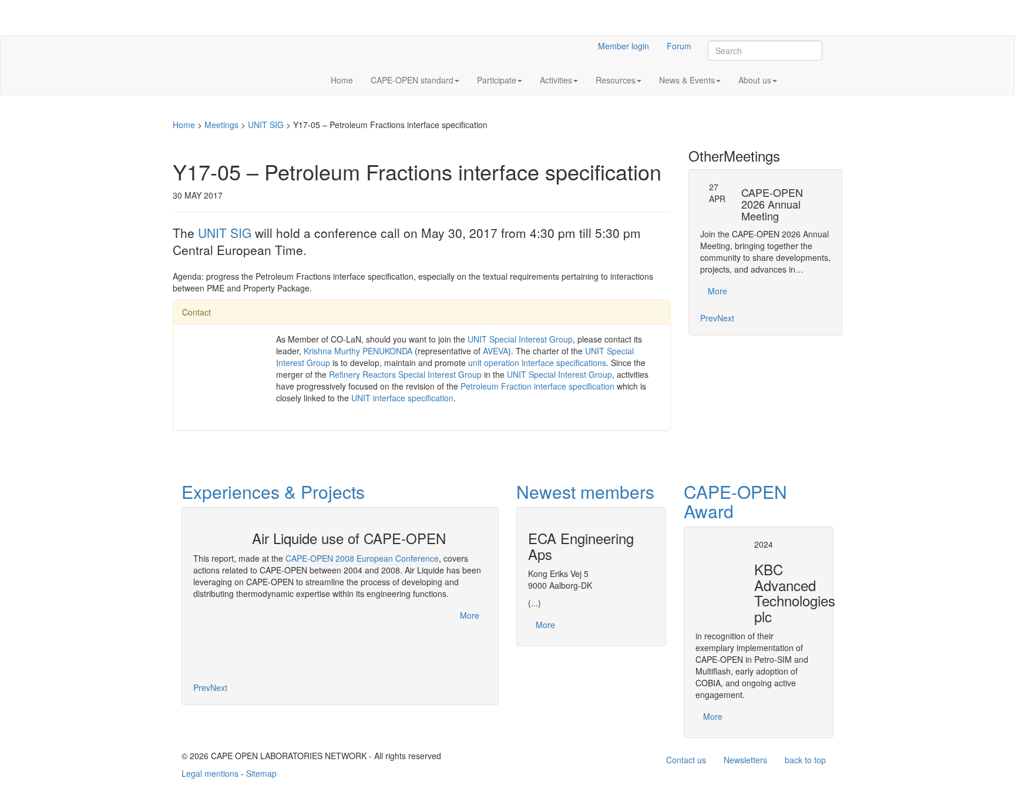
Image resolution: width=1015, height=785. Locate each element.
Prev (708, 318)
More (717, 291)
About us (754, 80)
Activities (556, 80)
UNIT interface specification (402, 398)
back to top (805, 760)
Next (725, 318)
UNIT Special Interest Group (520, 339)
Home (342, 80)
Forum (679, 46)
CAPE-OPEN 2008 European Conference (362, 558)
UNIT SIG (266, 124)
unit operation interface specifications (537, 362)
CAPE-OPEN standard (412, 80)
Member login (623, 46)
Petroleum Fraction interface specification (537, 386)
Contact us (686, 760)
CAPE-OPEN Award (735, 501)
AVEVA (495, 351)
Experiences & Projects (273, 491)
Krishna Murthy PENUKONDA (358, 351)
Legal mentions (210, 773)
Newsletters (745, 760)
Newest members (585, 491)
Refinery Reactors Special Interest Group (405, 374)
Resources (616, 80)
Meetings (221, 124)
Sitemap (261, 773)
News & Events (687, 80)
